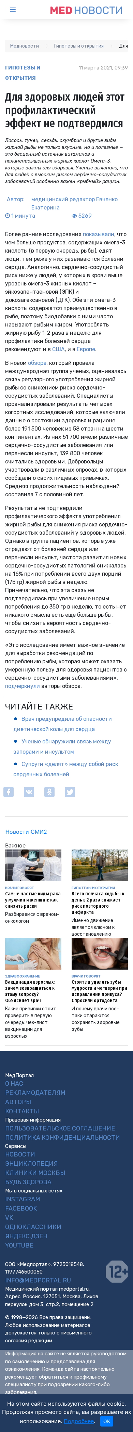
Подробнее (79, 1421)
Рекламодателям (35, 1093)
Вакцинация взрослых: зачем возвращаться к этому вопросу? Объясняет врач (30, 991)
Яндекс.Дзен (26, 1236)
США (58, 349)
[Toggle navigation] (18, 9)
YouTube (19, 1245)
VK (9, 1218)
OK (106, 1421)
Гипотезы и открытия (23, 73)
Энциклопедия (31, 1163)
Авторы (18, 1102)
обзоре (37, 363)
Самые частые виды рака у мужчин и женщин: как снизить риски (33, 900)
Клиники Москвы (35, 1173)
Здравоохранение (22, 976)
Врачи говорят (19, 888)
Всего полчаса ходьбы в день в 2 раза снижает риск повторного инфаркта (98, 903)
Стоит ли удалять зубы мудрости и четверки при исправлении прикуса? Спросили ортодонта (99, 991)
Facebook (21, 1208)
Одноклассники (33, 1227)
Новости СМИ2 (26, 831)
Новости (20, 1154)
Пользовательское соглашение (60, 1128)
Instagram (22, 1199)
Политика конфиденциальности (62, 1137)
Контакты (22, 1111)
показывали (98, 234)
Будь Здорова (28, 1182)
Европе (86, 349)
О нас (14, 1083)
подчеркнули (22, 686)
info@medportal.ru (38, 1280)
